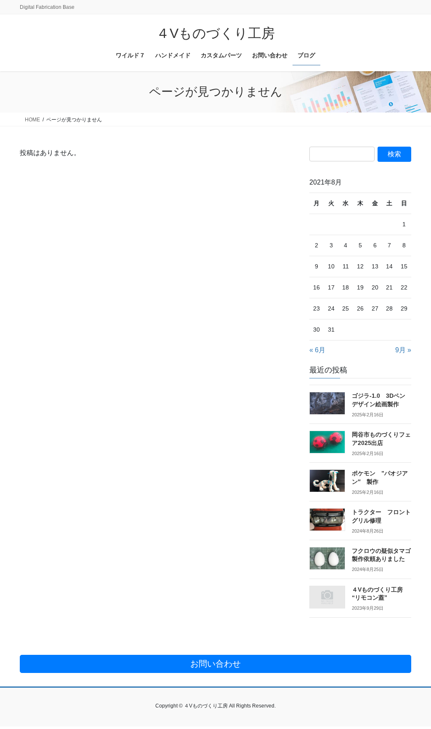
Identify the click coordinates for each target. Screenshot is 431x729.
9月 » (403, 350)
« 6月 (317, 350)
